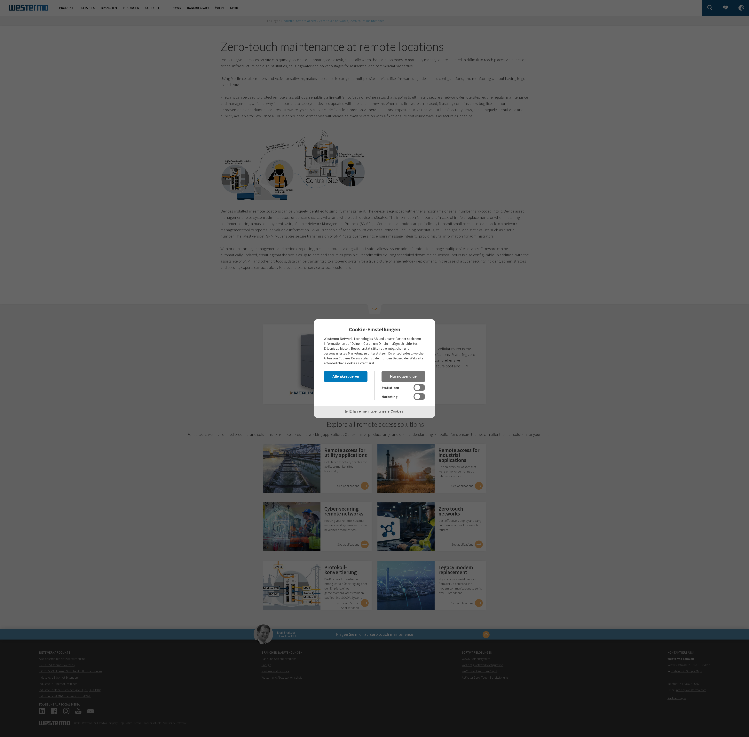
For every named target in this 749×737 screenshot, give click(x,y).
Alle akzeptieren (345, 376)
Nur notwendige (403, 376)
